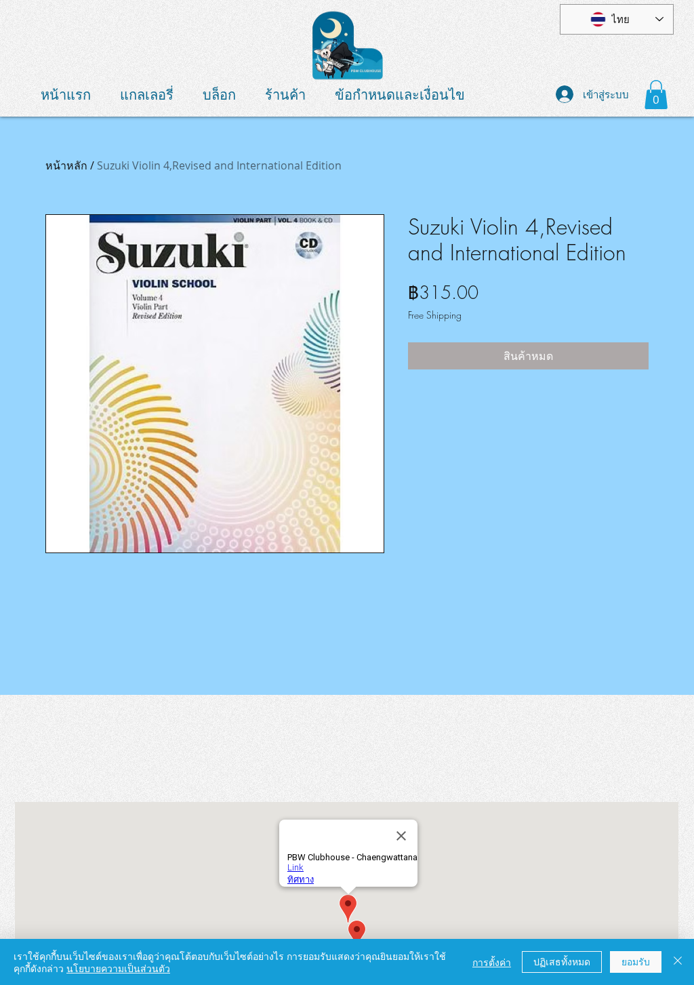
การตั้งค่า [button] (491, 962)
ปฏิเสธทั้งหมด (561, 961)
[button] (656, 94)
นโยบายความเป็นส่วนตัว (118, 968)
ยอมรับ (635, 961)
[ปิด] (678, 962)
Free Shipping (435, 315)
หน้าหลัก (66, 165)
